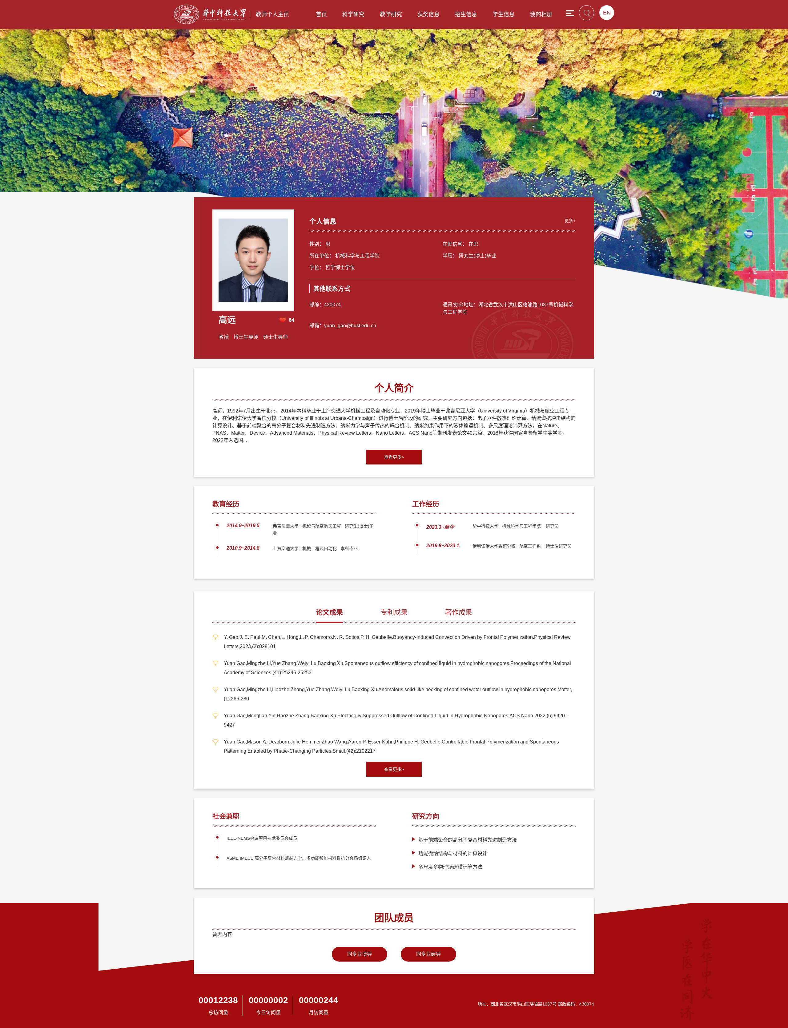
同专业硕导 (428, 954)
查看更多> (394, 457)
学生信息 (503, 14)
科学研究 (353, 14)
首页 (321, 14)
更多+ (570, 220)
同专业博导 (359, 954)
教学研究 (391, 14)
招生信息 (466, 14)
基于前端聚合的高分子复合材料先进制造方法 (467, 840)
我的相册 (541, 14)
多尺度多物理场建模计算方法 (450, 867)
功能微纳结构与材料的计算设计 (452, 853)
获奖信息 (428, 14)
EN (607, 13)
